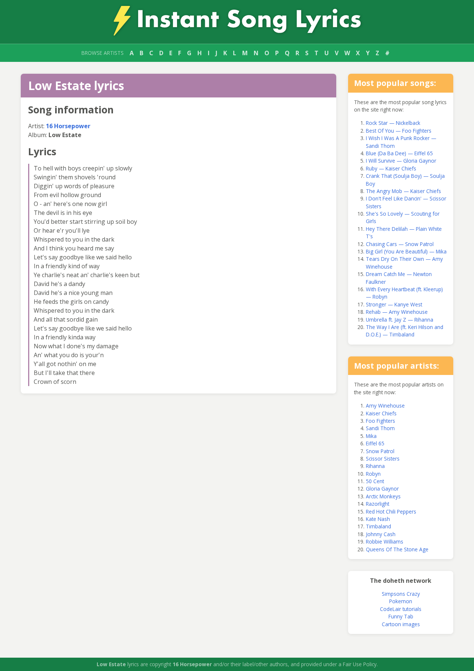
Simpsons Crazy (401, 593)
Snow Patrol (380, 451)
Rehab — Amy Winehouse (397, 311)
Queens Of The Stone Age (397, 549)
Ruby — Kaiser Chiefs (391, 168)
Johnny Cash (380, 534)
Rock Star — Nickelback (393, 122)
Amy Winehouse (385, 405)
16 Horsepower (68, 126)
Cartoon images (401, 624)
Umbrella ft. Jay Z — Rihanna (399, 319)
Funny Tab (400, 616)
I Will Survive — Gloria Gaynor (401, 160)
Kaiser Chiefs (381, 413)
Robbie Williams (384, 541)
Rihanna (375, 465)
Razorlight (377, 503)
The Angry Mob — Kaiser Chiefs (403, 191)
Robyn (373, 473)
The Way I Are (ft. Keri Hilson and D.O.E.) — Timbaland (404, 330)
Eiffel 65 (375, 443)
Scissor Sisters (383, 458)
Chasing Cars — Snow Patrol (400, 244)
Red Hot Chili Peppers (391, 511)
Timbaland (378, 526)
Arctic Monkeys (383, 496)
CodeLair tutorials (400, 608)
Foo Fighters (380, 420)
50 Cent (375, 481)
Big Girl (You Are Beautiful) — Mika (406, 251)
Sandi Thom (380, 428)
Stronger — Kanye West (394, 304)
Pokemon (400, 601)
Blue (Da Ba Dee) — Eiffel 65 (399, 153)
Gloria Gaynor (382, 488)
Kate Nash (378, 518)
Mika (371, 435)
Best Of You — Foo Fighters (398, 130)
